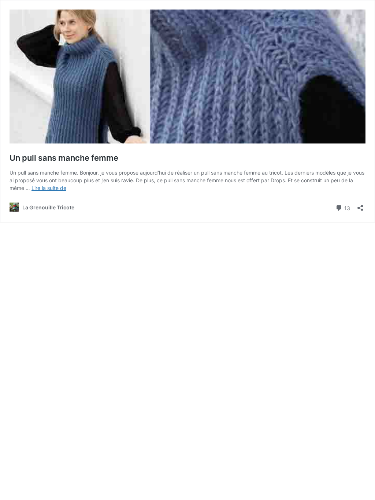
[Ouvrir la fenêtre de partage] (360, 205)
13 (346, 207)
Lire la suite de (48, 188)
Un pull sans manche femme (64, 158)
